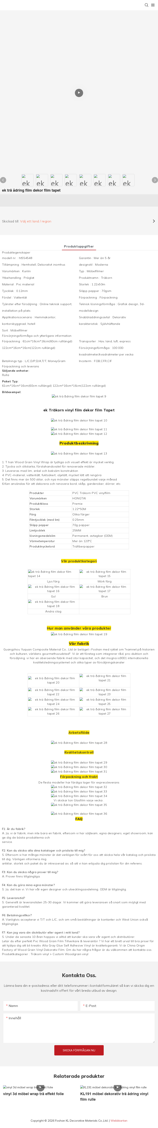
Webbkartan (118, 1120)
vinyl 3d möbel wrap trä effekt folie (33, 1094)
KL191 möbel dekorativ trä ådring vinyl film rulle (114, 1096)
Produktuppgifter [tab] (79, 246)
